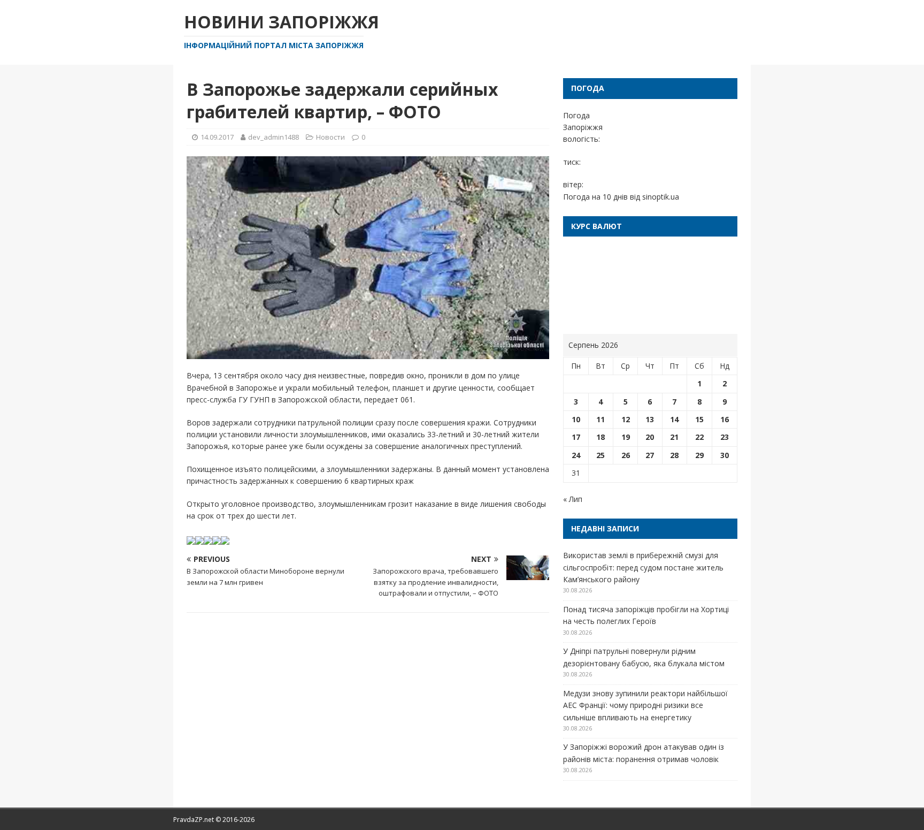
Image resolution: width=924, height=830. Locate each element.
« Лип (572, 499)
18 (600, 437)
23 (724, 437)
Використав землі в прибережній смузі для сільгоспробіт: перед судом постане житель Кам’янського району (643, 567)
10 (576, 419)
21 (674, 437)
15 (699, 419)
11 (600, 419)
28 (674, 455)
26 (625, 455)
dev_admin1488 (273, 137)
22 (699, 437)
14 (674, 419)
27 (649, 455)
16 (724, 419)
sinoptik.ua (660, 197)
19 (625, 437)
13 (649, 419)
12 (625, 419)
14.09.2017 (217, 137)
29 (699, 455)
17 (576, 437)
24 (576, 455)
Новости (330, 137)
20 (649, 437)
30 (724, 455)
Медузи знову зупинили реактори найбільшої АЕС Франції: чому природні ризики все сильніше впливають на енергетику (645, 705)
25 (600, 455)
